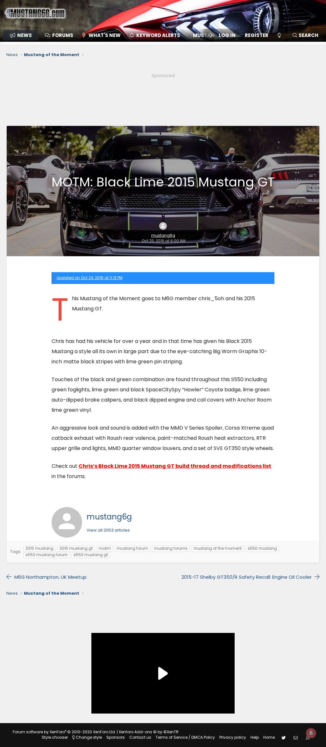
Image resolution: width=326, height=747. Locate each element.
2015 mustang (39, 548)
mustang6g (163, 235)
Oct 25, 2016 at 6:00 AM (164, 240)
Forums (62, 35)
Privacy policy (232, 737)
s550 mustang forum (46, 554)
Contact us (140, 737)
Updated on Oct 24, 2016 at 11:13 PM (90, 277)
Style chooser (55, 737)
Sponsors (115, 737)
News (24, 35)
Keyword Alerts (158, 35)
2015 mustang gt (76, 548)
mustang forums (171, 548)
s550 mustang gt (91, 554)
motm (105, 548)
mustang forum (132, 548)
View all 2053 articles (108, 530)
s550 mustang (262, 548)
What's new (105, 35)
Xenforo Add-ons (149, 732)
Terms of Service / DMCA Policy (185, 737)
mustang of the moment (218, 548)
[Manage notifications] (311, 733)
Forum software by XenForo (64, 732)
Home (269, 737)
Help (255, 737)
